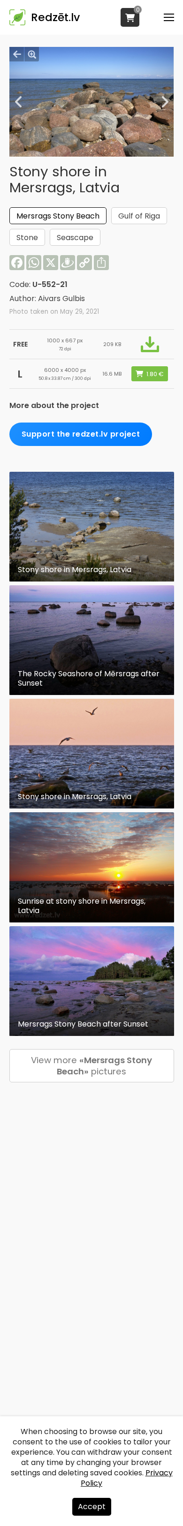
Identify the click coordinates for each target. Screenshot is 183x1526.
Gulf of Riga (139, 216)
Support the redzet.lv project (81, 434)
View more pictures (91, 1065)
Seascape (75, 237)
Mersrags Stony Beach (57, 216)
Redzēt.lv (55, 17)
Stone (27, 237)
